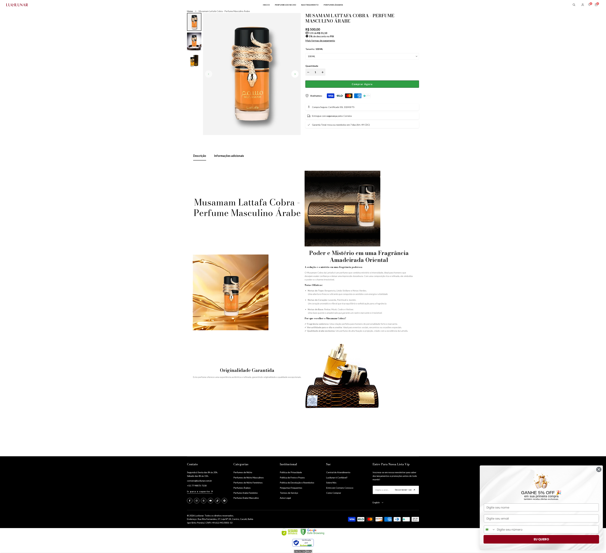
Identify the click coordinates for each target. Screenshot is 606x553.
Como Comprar (333, 492)
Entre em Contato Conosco (339, 487)
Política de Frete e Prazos (292, 477)
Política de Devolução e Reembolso (297, 482)
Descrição (199, 155)
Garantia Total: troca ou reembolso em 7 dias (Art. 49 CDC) (341, 124)
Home (190, 11)
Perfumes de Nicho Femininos (248, 482)
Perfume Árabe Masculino (246, 498)
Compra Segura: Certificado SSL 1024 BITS (333, 107)
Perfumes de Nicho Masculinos (248, 477)
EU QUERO (541, 539)
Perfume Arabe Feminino (245, 492)
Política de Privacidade (291, 472)
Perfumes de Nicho (242, 472)
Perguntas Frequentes (291, 487)
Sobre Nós (331, 482)
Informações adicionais (229, 155)
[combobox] (489, 529)
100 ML (311, 56)
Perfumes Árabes (242, 487)
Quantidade (311, 66)
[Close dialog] (599, 469)
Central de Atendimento (338, 472)
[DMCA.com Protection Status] (303, 551)
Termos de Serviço (289, 492)
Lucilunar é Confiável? (337, 477)
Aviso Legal (285, 498)
